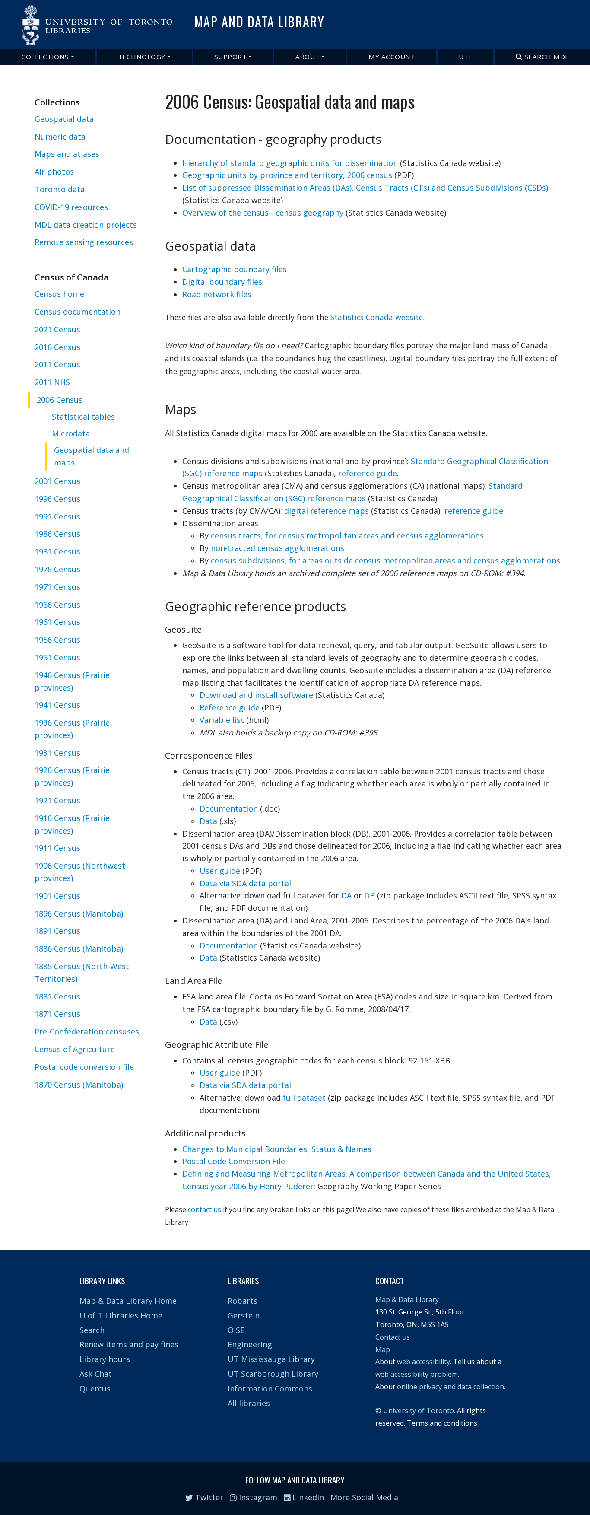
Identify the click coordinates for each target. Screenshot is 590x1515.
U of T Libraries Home (120, 1315)
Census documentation (78, 311)
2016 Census (57, 347)
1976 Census (57, 569)
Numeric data (60, 136)
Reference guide (230, 707)
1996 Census (57, 498)
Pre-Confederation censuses (87, 1031)
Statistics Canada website (376, 317)
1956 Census (57, 639)
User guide (220, 871)
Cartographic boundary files (234, 269)
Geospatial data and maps (91, 456)
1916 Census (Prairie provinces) (72, 824)
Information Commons (270, 1388)
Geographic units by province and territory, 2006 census (287, 175)
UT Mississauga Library (271, 1359)
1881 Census (57, 996)
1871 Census (57, 1014)
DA (346, 895)
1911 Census (57, 848)
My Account (391, 56)
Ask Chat (95, 1374)
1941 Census (57, 705)
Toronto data (60, 189)
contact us (204, 1209)
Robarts (242, 1300)
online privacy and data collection (450, 1386)
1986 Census (57, 534)
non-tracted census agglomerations (277, 548)
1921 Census (57, 800)
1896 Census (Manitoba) (79, 913)
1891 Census (57, 931)
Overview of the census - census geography (262, 212)
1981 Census (57, 551)
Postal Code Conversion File (233, 1161)
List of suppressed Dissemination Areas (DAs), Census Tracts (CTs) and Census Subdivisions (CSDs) (365, 187)
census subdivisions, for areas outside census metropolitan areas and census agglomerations (385, 560)
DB (369, 895)
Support (230, 56)
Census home (59, 294)
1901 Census (57, 896)
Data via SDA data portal (245, 883)
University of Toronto (418, 1410)
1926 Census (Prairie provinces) (72, 776)
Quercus (95, 1388)
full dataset (304, 1097)
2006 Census (59, 400)
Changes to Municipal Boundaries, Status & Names (276, 1149)
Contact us (392, 1337)
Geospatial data (64, 119)
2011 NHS (52, 382)
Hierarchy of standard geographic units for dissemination (290, 163)
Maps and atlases (67, 154)
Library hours (104, 1359)
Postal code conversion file (84, 1067)
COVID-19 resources (71, 207)
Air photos (54, 171)
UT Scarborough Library (273, 1374)
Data (208, 821)
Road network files (216, 294)
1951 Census (57, 657)
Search (92, 1330)
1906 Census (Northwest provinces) (80, 871)
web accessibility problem (416, 1374)
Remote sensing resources (84, 242)
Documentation (229, 808)
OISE (236, 1330)
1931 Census (57, 753)
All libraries (249, 1403)
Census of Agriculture (75, 1049)
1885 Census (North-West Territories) (82, 972)
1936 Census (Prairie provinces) (72, 728)
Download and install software (256, 695)
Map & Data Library (407, 1299)
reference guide (367, 473)
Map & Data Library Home (128, 1300)
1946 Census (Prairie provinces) (72, 681)
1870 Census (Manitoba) (79, 1084)
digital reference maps (326, 511)
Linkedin (307, 1497)
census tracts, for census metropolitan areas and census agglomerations (347, 535)
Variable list (222, 720)
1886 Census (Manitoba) (79, 948)
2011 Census (57, 365)
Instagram (257, 1497)
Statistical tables (83, 416)
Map (382, 1349)
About (307, 56)
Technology (141, 56)
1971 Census (57, 587)
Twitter (208, 1497)
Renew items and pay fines (128, 1344)
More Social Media (364, 1497)
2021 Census (57, 329)
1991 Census (57, 516)
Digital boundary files (222, 282)
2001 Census (57, 481)
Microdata (71, 433)
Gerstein (244, 1315)
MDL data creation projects (86, 225)
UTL (465, 56)
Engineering (250, 1344)
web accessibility (423, 1361)
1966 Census (57, 604)
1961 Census (57, 622)
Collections (45, 56)
